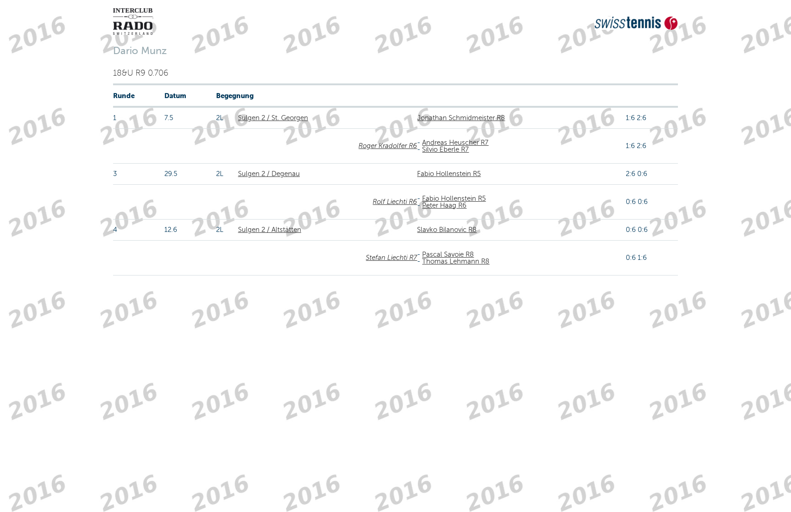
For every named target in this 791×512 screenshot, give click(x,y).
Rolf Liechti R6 (395, 201)
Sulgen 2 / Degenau (269, 173)
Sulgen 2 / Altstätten (269, 229)
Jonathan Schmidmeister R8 (461, 117)
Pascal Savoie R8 (448, 254)
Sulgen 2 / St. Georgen (273, 117)
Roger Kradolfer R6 (387, 145)
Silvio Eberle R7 (445, 149)
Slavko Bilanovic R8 (447, 229)
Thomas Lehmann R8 (455, 261)
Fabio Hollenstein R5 (449, 173)
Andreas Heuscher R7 (455, 142)
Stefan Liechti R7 (391, 257)
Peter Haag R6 (444, 205)
